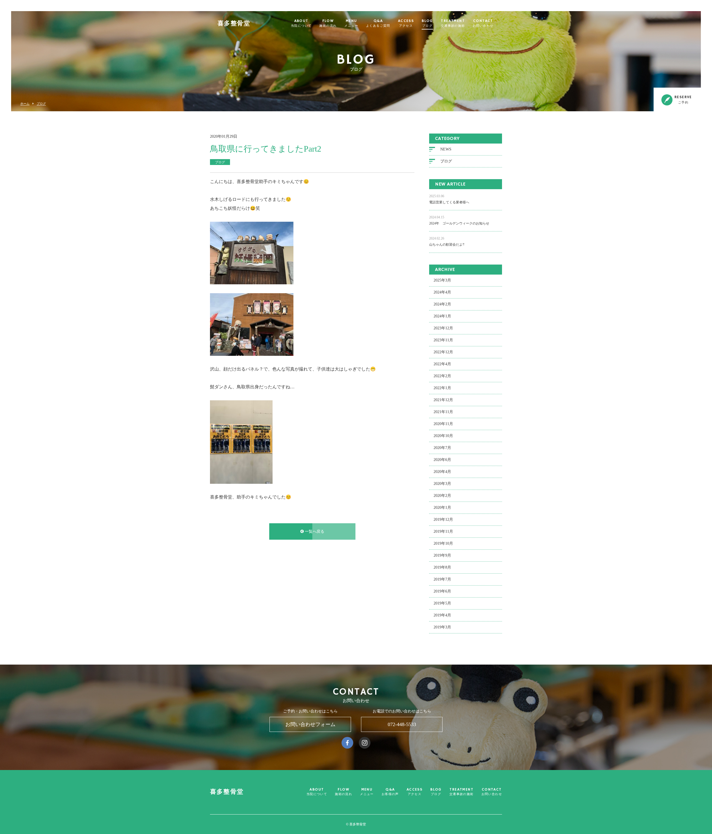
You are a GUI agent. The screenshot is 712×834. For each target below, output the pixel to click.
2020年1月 (442, 507)
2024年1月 (442, 316)
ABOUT (301, 23)
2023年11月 (443, 340)
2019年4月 (442, 615)
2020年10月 (443, 436)
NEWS (445, 149)
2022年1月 (442, 388)
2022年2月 (442, 376)
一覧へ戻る (314, 531)
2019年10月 (443, 543)
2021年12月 (443, 400)
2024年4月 (442, 292)
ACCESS (406, 23)
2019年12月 (443, 519)
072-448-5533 (402, 724)
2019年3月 (442, 627)
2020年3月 (442, 484)
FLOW (328, 23)
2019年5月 (442, 603)
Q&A (378, 23)
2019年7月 (442, 579)
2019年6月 (442, 591)
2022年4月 (442, 364)
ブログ (41, 103)
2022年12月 (443, 352)
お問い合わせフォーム (310, 724)
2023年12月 (443, 328)
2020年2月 (442, 496)
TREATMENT (453, 23)
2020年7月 (442, 448)
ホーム (24, 103)
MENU (351, 23)
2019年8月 (442, 567)
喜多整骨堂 (233, 24)
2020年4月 (442, 472)
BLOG (427, 23)
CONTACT (483, 23)
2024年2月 (442, 304)
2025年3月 (442, 280)
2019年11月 (443, 531)
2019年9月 (442, 555)
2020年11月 (443, 424)
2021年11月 (443, 412)
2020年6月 (442, 460)
